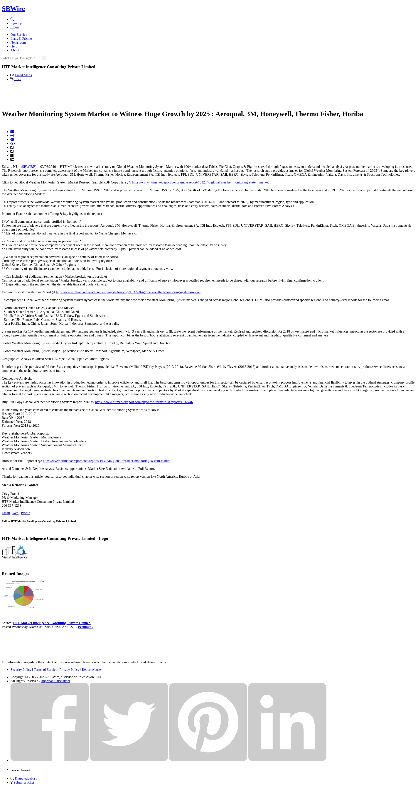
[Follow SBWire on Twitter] (129, 760)
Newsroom (18, 42)
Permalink (85, 627)
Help (13, 46)
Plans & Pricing (21, 38)
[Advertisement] (209, 94)
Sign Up (16, 23)
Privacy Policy (69, 669)
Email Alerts (23, 75)
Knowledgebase (26, 778)
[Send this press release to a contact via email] (12, 132)
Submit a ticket (23, 782)
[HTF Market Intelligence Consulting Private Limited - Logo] (15, 558)
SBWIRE (28, 166)
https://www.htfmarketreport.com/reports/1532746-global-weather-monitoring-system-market (106, 461)
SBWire (13, 8)
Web (15, 513)
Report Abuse (91, 669)
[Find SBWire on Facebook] (49, 760)
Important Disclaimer (55, 681)
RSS (17, 79)
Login (14, 27)
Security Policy (20, 669)
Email (6, 513)
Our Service (18, 34)
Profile (25, 513)
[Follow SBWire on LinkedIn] (287, 760)
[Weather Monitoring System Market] (23, 608)
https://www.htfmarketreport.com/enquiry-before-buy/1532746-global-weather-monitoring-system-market (128, 292)
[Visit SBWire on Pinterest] (208, 760)
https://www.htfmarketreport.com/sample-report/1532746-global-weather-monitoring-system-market (200, 182)
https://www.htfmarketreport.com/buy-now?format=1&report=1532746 (144, 402)
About (14, 50)
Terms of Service (45, 669)
